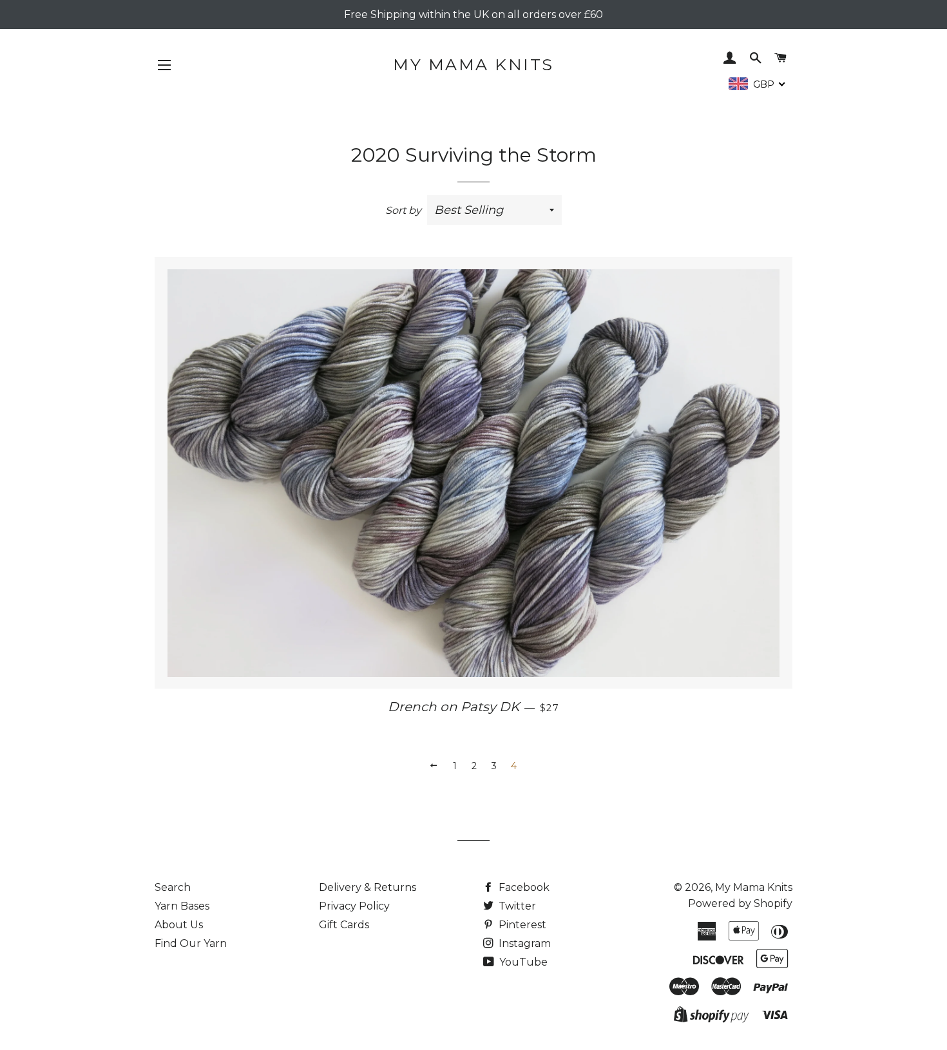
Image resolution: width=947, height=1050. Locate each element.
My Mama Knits (473, 64)
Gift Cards (344, 925)
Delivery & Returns (367, 887)
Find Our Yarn (191, 943)
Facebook (523, 887)
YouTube (522, 962)
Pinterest (521, 925)
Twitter (516, 906)
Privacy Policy (354, 906)
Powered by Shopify (740, 903)
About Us (179, 925)
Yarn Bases (182, 906)
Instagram (523, 943)
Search (173, 887)
